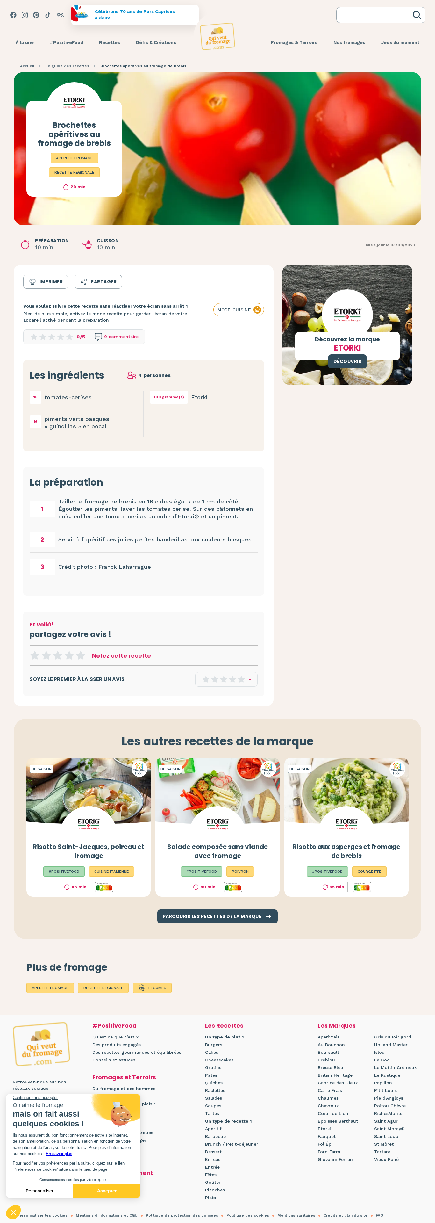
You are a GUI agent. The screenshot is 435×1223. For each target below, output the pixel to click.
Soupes (213, 1105)
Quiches (214, 1082)
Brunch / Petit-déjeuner (231, 1144)
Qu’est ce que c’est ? (115, 1036)
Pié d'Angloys (388, 1098)
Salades (213, 1098)
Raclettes (215, 1090)
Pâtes (211, 1075)
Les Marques (337, 1026)
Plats (210, 1197)
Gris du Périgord (392, 1036)
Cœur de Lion (333, 1113)
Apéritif (213, 1128)
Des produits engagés (116, 1044)
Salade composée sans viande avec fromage (217, 851)
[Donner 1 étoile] (35, 655)
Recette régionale (74, 172)
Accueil (27, 66)
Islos (379, 1052)
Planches (215, 1189)
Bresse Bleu (330, 1067)
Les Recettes (224, 1026)
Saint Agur (386, 1121)
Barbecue (215, 1136)
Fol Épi (325, 1144)
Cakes (211, 1052)
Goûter (213, 1182)
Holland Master (391, 1044)
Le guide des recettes (67, 66)
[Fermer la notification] (420, 1164)
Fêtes (211, 1174)
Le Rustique (387, 1075)
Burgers (213, 1044)
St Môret (384, 1144)
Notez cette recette (121, 656)
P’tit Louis (385, 1090)
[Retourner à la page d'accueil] (217, 36)
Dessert (213, 1151)
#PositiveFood (114, 1026)
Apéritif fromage (74, 158)
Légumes (157, 988)
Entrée (212, 1166)
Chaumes (328, 1098)
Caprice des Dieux (338, 1082)
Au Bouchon (331, 1044)
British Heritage (335, 1075)
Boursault (328, 1052)
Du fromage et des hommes (123, 1088)
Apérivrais (328, 1036)
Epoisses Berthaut (338, 1121)
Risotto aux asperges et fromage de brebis (346, 851)
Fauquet (327, 1136)
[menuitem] (25, 42)
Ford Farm (329, 1151)
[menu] (25, 43)
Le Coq (382, 1059)
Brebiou (326, 1059)
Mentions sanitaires (296, 1215)
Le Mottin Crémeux (395, 1067)
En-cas (212, 1159)
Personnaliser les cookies (42, 1215)
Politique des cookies (247, 1215)
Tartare (382, 1151)
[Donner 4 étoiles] (69, 655)
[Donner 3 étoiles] (58, 655)
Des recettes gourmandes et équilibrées (136, 1052)
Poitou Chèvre (390, 1105)
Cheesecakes (219, 1059)
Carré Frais (330, 1090)
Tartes (212, 1113)
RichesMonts (388, 1113)
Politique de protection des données (182, 1215)
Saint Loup (386, 1136)
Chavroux (328, 1105)
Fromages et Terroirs (124, 1077)
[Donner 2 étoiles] (46, 655)
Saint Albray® (389, 1128)
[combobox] (376, 15)
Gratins (213, 1067)
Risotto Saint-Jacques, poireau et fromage (88, 851)
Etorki (324, 1128)
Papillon (383, 1082)
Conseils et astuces (113, 1059)
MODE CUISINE (234, 309)
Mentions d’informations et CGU (107, 1215)
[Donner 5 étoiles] (80, 655)
